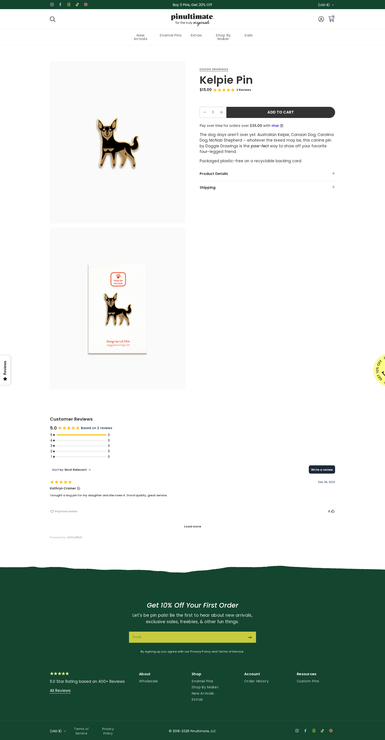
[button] (52, 19)
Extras (197, 699)
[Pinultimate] (192, 20)
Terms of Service (231, 651)
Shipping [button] (207, 187)
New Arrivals (203, 693)
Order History (256, 681)
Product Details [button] (214, 173)
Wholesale (148, 681)
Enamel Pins (202, 681)
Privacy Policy (200, 651)
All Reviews (60, 690)
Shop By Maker (205, 687)
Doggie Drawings (214, 69)
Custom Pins (308, 681)
